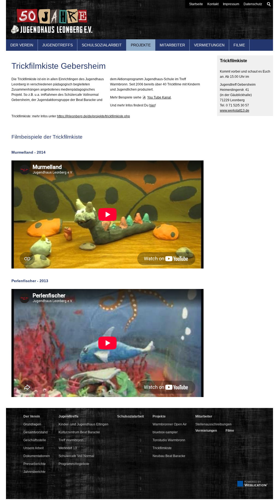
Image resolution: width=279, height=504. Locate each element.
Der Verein (21, 45)
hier (152, 105)
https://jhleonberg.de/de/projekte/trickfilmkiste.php (93, 116)
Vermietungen (209, 45)
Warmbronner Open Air (170, 424)
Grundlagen (32, 424)
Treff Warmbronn (71, 440)
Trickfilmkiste (162, 448)
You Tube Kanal (159, 97)
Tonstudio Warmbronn (169, 440)
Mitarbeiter (172, 45)
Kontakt (213, 4)
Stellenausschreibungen (213, 424)
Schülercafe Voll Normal (76, 456)
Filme (239, 45)
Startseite (196, 4)
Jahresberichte (34, 472)
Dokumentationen (36, 456)
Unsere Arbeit (33, 448)
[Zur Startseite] (49, 23)
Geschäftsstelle (34, 440)
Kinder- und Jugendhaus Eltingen (83, 424)
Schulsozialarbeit (102, 45)
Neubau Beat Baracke (169, 456)
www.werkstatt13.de (234, 110)
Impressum (231, 4)
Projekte (141, 45)
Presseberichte (34, 464)
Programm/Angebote (74, 464)
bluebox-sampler (165, 432)
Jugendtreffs (57, 45)
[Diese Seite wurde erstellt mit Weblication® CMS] (252, 485)
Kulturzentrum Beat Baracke (79, 432)
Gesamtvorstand (35, 432)
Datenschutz (253, 4)
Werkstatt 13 (68, 448)
